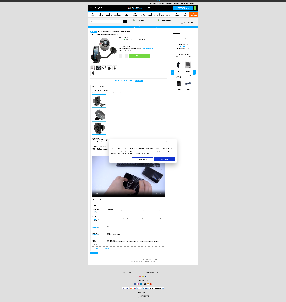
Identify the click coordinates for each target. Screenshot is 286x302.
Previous (172, 72)
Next (194, 72)
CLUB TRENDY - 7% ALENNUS (179, 31)
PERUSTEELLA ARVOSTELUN (183, 48)
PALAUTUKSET (153, 3)
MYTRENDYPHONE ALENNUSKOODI (147, 272)
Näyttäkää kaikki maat (143, 280)
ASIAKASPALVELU (160, 3)
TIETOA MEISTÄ (169, 3)
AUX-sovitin (178, 56)
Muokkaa (142, 159)
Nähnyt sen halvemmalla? (125, 50)
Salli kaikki (164, 159)
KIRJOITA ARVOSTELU (183, 44)
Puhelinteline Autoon (124, 202)
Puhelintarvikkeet (109, 202)
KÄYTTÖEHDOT (160, 272)
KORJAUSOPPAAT (184, 3)
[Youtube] (151, 284)
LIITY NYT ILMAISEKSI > (148, 48)
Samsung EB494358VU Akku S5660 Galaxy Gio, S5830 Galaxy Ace (179, 76)
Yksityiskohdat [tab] (143, 141)
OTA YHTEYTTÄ (193, 3)
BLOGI (124, 272)
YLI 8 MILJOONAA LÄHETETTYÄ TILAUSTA (181, 38)
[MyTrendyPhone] (98, 8)
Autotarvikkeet (117, 202)
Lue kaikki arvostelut (96, 248)
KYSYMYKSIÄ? (128, 81)
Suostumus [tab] (121, 141)
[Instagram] (138, 284)
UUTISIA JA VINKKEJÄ (132, 272)
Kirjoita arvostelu (106, 248)
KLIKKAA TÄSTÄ (156, 1)
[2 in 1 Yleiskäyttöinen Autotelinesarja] (92, 67)
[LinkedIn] (141, 284)
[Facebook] (135, 284)
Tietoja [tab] (165, 141)
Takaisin (94, 31)
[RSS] (148, 284)
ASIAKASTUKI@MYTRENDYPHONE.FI (150, 259)
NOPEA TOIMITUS (176, 33)
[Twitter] (145, 284)
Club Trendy (177, 3)
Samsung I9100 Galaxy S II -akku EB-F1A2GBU (188, 58)
